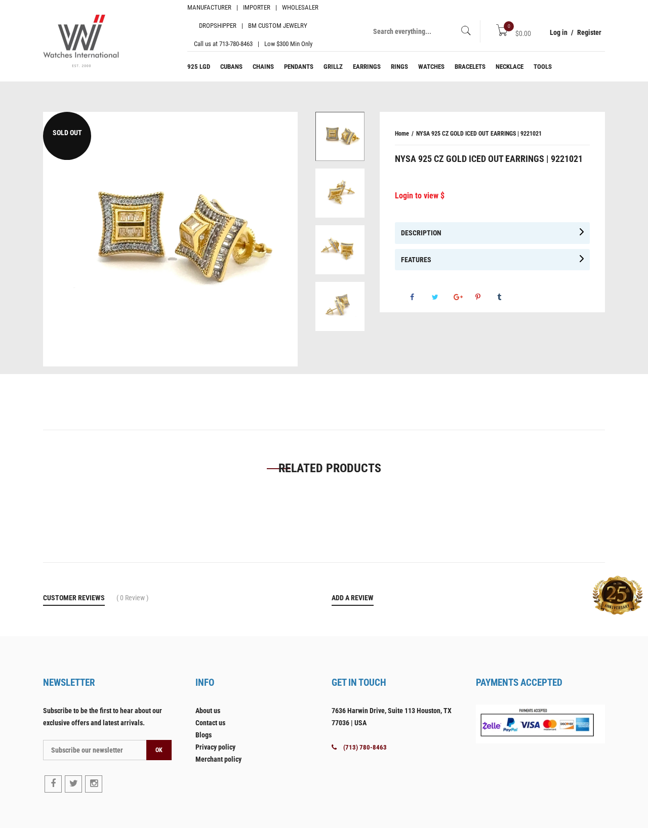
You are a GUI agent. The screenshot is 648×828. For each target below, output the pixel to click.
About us (207, 711)
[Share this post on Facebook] (490, 301)
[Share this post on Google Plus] (534, 301)
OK (159, 750)
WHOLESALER (300, 7)
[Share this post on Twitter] (512, 301)
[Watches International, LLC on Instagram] (93, 784)
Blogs (203, 735)
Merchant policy (218, 759)
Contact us (210, 723)
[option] (339, 140)
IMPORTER (256, 7)
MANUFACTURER (209, 7)
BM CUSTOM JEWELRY (277, 25)
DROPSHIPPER (217, 25)
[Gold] (339, 136)
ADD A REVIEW (353, 598)
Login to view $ (419, 195)
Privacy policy (215, 747)
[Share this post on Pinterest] (556, 301)
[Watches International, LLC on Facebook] (53, 784)
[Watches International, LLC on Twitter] (73, 784)
